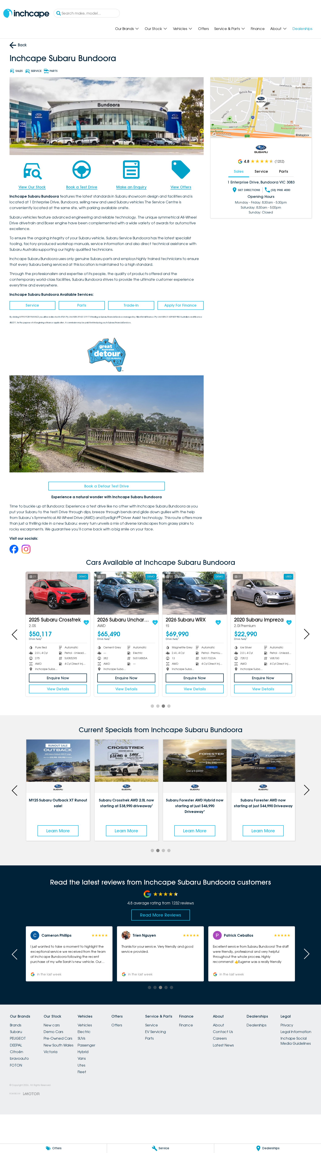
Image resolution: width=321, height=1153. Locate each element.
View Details (58, 689)
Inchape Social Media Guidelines (296, 1040)
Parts (81, 305)
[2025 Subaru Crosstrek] (58, 593)
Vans (82, 1058)
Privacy (287, 1025)
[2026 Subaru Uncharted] (126, 593)
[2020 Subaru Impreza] (263, 593)
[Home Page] (26, 13)
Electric (84, 1031)
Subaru (16, 1031)
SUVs (81, 1038)
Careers (220, 1038)
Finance (258, 28)
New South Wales (58, 1045)
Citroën (16, 1052)
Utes (81, 1065)
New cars (52, 1025)
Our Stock (153, 28)
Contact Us (223, 1031)
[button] (69, 953)
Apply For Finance (180, 305)
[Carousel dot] (152, 706)
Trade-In (131, 305)
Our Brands (124, 28)
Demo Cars (53, 1031)
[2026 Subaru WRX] (194, 593)
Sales (239, 171)
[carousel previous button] (15, 634)
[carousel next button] (306, 634)
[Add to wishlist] (86, 622)
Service (32, 305)
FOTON (16, 1065)
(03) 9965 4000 (280, 190)
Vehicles (180, 28)
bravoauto (19, 1058)
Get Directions (249, 190)
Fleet (82, 1072)
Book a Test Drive (81, 187)
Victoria (50, 1052)
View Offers (181, 187)
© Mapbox (302, 135)
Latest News (223, 1045)
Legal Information (296, 1031)
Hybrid (83, 1052)
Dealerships (302, 28)
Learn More (58, 830)
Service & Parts (227, 28)
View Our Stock (32, 187)
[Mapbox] (222, 134)
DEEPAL (16, 1045)
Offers (203, 28)
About (276, 28)
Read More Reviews (160, 915)
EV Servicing (155, 1031)
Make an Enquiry (131, 187)
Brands (15, 1025)
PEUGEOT (18, 1038)
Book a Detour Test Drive (106, 486)
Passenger (86, 1045)
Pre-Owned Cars (58, 1038)
